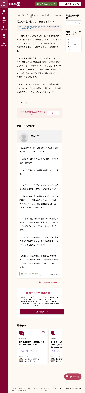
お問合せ (20, 390)
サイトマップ (32, 390)
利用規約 (27, 388)
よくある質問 (17, 388)
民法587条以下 (27, 147)
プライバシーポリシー (42, 388)
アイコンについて (46, 390)
